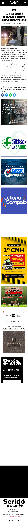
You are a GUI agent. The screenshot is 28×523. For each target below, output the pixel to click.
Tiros (3, 91)
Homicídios (9, 89)
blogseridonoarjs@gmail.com (16, 516)
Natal (14, 89)
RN (25, 89)
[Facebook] (9, 520)
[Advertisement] (14, 225)
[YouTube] (18, 520)
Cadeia (17, 86)
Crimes (21, 86)
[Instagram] (12, 520)
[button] (2, 2)
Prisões (22, 89)
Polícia (14, 10)
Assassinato (8, 86)
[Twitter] (15, 520)
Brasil (13, 86)
